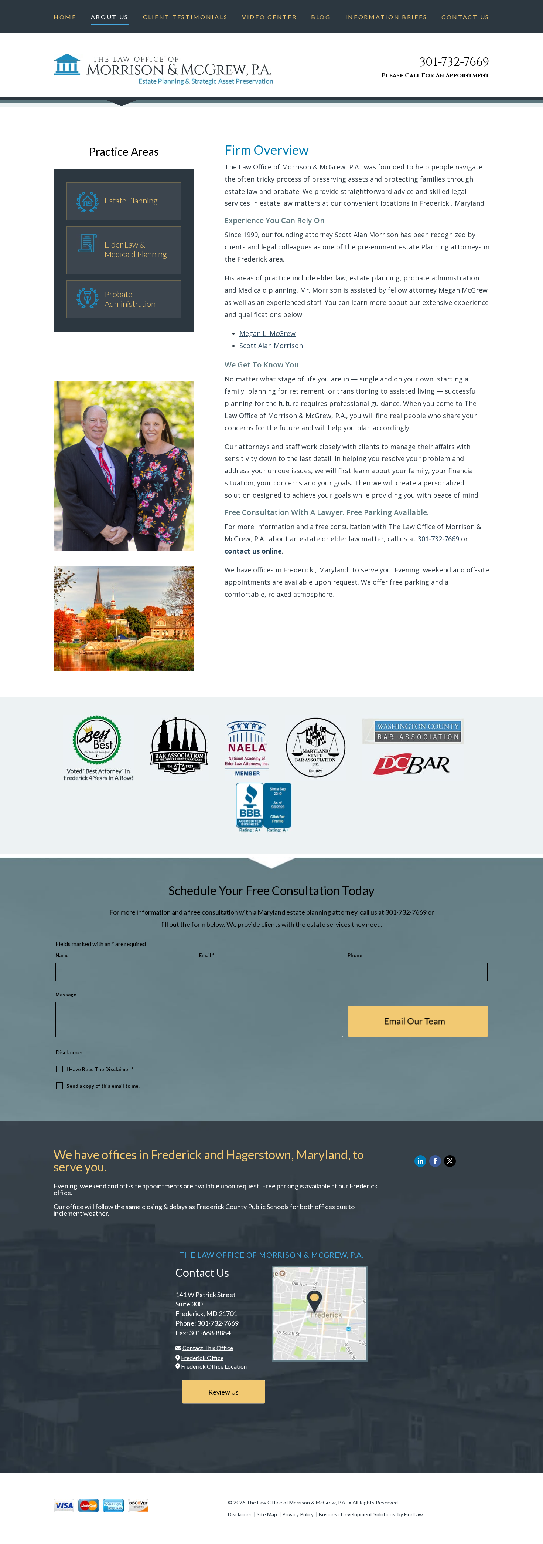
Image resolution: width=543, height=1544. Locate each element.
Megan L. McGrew (267, 333)
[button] (535, 1490)
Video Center (269, 17)
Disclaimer (69, 1052)
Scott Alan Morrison (271, 345)
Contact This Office (207, 1347)
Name (62, 955)
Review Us (223, 1392)
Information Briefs (386, 17)
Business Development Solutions (357, 1514)
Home (65, 17)
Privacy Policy (298, 1514)
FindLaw (413, 1514)
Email (206, 955)
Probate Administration (130, 299)
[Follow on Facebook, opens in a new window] (435, 1161)
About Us (110, 17)
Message (65, 995)
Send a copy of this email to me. (103, 1086)
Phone (355, 955)
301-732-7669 (454, 62)
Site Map (267, 1514)
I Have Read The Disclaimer (99, 1069)
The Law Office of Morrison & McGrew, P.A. (296, 1502)
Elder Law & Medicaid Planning (136, 249)
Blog (321, 17)
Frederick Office (202, 1357)
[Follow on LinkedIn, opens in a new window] (420, 1161)
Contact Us (465, 17)
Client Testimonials (185, 17)
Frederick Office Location (214, 1366)
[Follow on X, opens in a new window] (450, 1161)
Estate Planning (131, 200)
